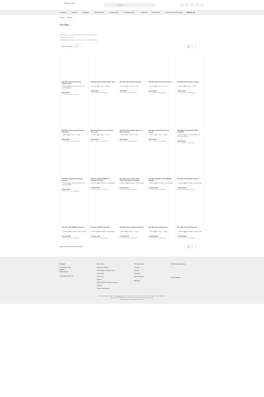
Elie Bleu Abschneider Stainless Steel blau (73, 131)
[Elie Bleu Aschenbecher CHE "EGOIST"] (190, 115)
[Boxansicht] (76, 46)
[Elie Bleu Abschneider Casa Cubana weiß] (74, 67)
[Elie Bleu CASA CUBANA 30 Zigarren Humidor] (103, 164)
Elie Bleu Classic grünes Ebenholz (132, 227)
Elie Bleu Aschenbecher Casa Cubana (159, 131)
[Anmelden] (187, 5)
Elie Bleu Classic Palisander (187, 227)
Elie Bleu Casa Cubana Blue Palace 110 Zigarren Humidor (130, 179)
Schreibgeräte (129, 12)
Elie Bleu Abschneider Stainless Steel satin (102, 131)
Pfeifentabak (99, 12)
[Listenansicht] (80, 46)
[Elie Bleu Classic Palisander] (190, 212)
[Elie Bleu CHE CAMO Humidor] (190, 164)
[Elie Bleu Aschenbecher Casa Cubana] (161, 115)
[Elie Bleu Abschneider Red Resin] (161, 67)
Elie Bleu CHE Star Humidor (100, 227)
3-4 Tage (106, 86)
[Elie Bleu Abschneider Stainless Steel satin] (103, 115)
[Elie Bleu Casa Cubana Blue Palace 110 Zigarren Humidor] (132, 164)
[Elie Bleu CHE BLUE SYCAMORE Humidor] (161, 164)
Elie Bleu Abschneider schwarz (188, 82)
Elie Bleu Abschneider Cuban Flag (103, 82)
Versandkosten (76, 94)
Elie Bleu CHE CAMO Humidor (188, 178)
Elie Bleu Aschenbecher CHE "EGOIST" (188, 131)
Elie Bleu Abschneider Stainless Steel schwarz (131, 131)
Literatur (143, 12)
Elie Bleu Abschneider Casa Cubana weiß (71, 82)
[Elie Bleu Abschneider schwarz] (190, 67)
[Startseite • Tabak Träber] (70, 3)
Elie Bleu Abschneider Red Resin (160, 82)
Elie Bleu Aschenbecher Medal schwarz (72, 179)
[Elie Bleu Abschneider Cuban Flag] (103, 67)
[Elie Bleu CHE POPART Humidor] (74, 212)
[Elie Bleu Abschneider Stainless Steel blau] (74, 115)
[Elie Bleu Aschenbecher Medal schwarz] (74, 164)
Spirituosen (156, 12)
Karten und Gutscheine (174, 12)
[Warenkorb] (197, 5)
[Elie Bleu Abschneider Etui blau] (132, 67)
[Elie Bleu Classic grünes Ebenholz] (132, 212)
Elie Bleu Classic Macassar (158, 227)
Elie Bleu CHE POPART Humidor (73, 227)
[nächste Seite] (199, 46)
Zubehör (86, 12)
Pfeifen (74, 12)
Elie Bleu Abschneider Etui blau (131, 82)
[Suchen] (154, 5)
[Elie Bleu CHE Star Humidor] (103, 212)
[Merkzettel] (192, 5)
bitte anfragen (111, 183)
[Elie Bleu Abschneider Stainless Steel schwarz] (132, 115)
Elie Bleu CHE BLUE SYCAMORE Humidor (160, 179)
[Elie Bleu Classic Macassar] (161, 212)
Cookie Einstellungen (103, 288)
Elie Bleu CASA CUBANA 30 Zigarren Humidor (100, 179)
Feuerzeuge (114, 12)
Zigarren (63, 12)
